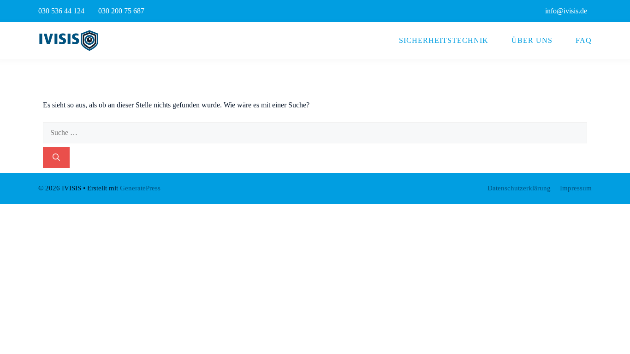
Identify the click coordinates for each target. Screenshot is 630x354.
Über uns (532, 40)
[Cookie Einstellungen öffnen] (20, 342)
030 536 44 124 (61, 11)
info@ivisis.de (566, 11)
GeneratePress (140, 188)
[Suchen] (56, 157)
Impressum (576, 188)
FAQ (584, 40)
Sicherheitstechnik (443, 40)
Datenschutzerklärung (519, 188)
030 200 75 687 (121, 11)
